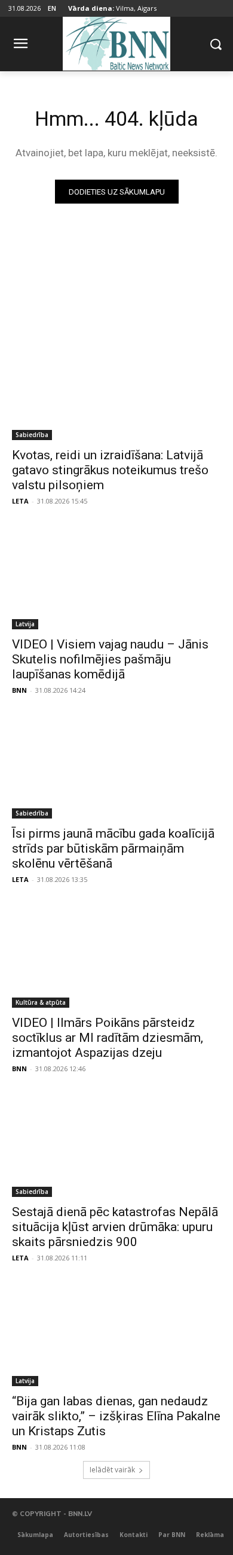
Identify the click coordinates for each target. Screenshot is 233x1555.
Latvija (25, 624)
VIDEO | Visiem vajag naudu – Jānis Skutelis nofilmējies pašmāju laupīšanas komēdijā (110, 659)
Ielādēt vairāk (112, 1470)
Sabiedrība (32, 435)
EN (52, 8)
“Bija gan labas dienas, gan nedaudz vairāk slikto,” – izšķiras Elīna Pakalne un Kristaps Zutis (116, 1416)
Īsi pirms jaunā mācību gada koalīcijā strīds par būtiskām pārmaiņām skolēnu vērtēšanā (113, 848)
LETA (20, 500)
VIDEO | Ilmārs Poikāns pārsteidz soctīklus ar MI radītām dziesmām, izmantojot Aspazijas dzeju (107, 1038)
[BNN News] (116, 41)
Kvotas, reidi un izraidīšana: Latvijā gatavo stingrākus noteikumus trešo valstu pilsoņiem (110, 470)
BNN (19, 690)
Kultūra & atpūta (41, 1002)
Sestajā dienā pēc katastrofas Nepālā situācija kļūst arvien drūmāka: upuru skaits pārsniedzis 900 (115, 1227)
